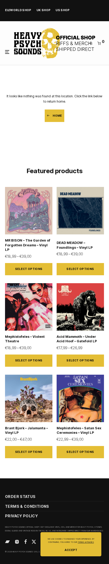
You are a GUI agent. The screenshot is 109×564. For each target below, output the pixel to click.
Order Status (20, 496)
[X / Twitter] (33, 541)
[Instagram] (17, 541)
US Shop (63, 10)
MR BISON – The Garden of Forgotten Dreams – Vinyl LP (27, 245)
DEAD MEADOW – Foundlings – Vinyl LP (75, 245)
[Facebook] (25, 541)
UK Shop (44, 10)
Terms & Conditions (27, 506)
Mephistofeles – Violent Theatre (25, 339)
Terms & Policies (86, 542)
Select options (29, 269)
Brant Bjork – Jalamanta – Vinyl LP (26, 430)
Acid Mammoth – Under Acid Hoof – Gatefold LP (77, 339)
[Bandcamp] (7, 541)
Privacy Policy (21, 516)
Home (57, 115)
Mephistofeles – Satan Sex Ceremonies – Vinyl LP (79, 430)
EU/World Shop (18, 10)
